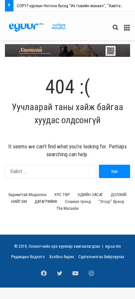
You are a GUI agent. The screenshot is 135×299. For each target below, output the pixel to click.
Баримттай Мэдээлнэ (28, 194)
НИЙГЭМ (19, 201)
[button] (67, 50)
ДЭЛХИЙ (118, 194)
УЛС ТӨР (62, 194)
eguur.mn (113, 246)
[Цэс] (127, 30)
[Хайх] (115, 30)
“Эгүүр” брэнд (111, 201)
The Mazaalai (67, 208)
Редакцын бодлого (28, 256)
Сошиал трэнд (78, 201)
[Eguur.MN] (37, 27)
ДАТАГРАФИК (45, 201)
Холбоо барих (61, 256)
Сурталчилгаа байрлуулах (101, 256)
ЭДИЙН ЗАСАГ (90, 194)
